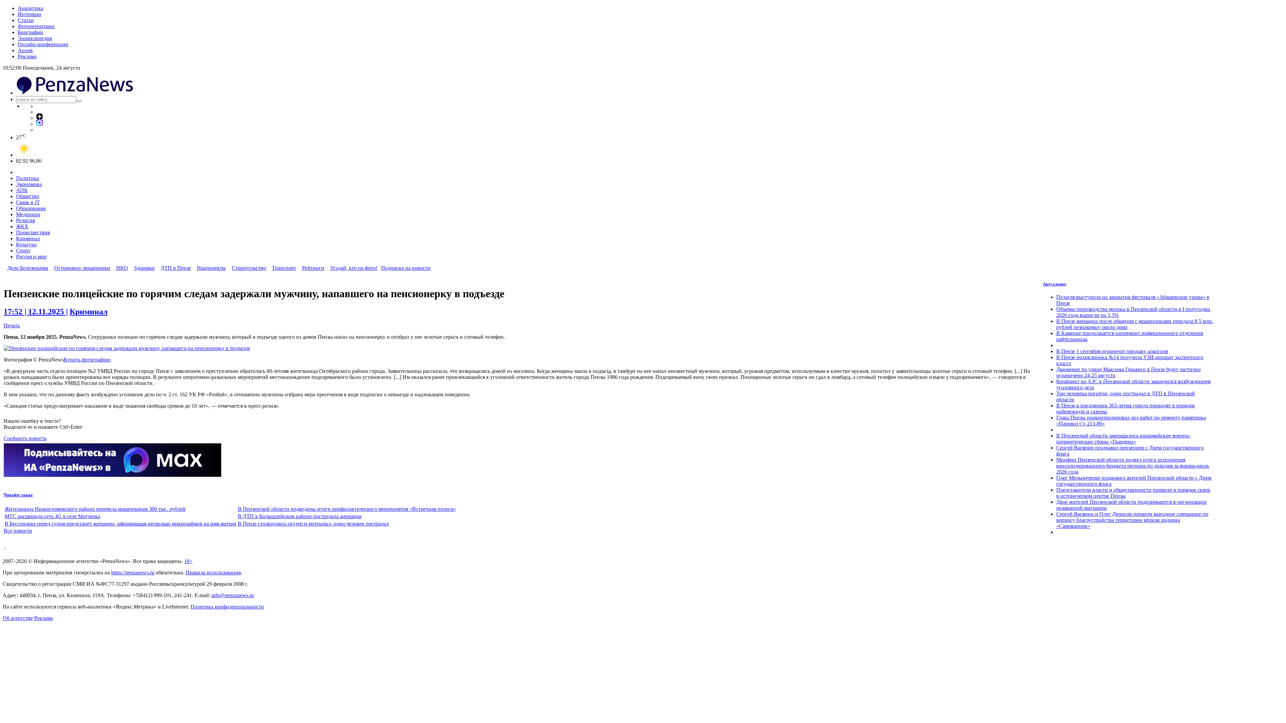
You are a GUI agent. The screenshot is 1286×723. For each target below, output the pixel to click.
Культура (26, 244)
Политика (27, 178)
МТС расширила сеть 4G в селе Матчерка (52, 516)
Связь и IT (28, 202)
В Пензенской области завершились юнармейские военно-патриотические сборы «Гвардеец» (1123, 439)
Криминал (28, 238)
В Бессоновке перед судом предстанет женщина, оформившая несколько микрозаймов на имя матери (120, 524)
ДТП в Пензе (176, 268)
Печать (12, 325)
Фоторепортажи (36, 26)
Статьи (26, 20)
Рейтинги (313, 268)
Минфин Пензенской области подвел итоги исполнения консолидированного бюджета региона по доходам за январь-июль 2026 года (1132, 466)
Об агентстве (18, 618)
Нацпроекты (211, 268)
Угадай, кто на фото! (353, 268)
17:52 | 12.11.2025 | (36, 311)
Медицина (28, 214)
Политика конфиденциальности (227, 607)
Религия (25, 220)
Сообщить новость (25, 438)
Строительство (249, 268)
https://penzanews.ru (132, 572)
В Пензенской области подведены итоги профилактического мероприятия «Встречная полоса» (347, 509)
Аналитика (30, 8)
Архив (25, 50)
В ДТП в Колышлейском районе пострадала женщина (299, 516)
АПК (22, 190)
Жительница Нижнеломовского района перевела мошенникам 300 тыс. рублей (95, 509)
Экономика (29, 184)
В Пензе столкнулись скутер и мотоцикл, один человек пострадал (313, 524)
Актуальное (1054, 284)
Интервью (29, 14)
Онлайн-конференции (43, 44)
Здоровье (144, 268)
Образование (31, 208)
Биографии (30, 32)
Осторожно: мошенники (82, 268)
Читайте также (18, 494)
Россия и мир (31, 256)
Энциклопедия (35, 38)
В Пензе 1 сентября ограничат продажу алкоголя (1112, 351)
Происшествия (33, 232)
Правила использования (213, 572)
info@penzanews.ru (232, 595)
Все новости (18, 531)
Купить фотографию (87, 360)
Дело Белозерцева (27, 268)
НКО (122, 268)
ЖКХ (22, 226)
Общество (27, 196)
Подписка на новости (406, 268)
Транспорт (284, 268)
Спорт (23, 250)
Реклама (27, 56)
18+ (188, 561)
